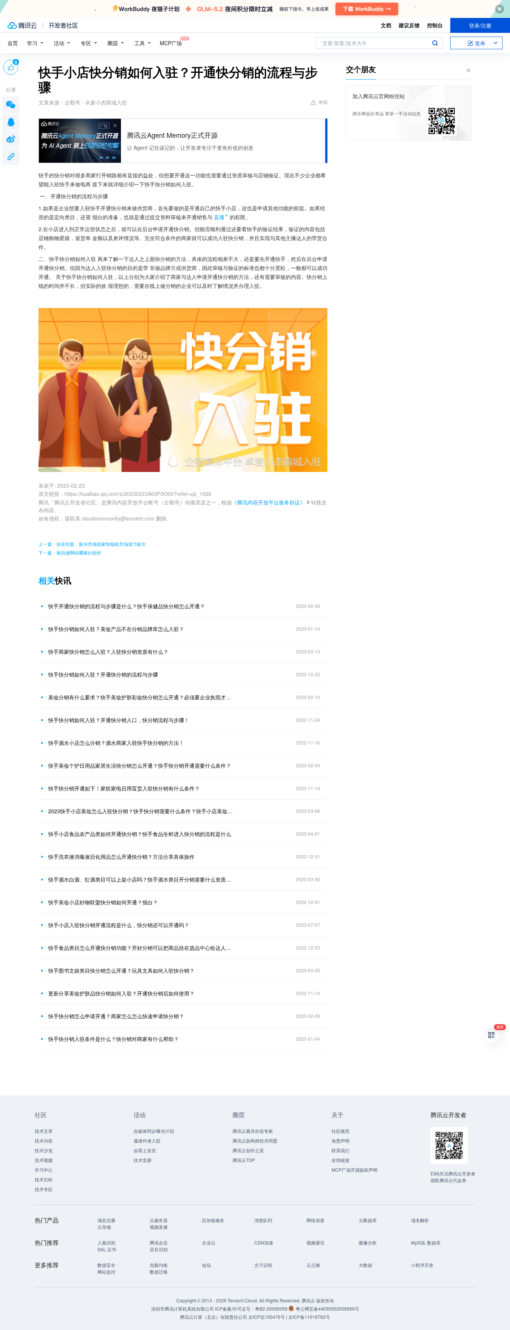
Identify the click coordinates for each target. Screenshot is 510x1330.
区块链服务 (213, 1220)
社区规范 (340, 1131)
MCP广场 (171, 43)
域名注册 (106, 1220)
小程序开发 (422, 1265)
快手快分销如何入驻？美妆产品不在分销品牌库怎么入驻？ (116, 629)
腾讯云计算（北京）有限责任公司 (213, 1317)
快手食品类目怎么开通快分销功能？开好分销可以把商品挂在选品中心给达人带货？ (141, 947)
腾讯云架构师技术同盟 (255, 1140)
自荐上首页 (145, 1150)
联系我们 (340, 1150)
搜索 (435, 43)
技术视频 (44, 1160)
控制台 (435, 25)
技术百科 (44, 1179)
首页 (12, 43)
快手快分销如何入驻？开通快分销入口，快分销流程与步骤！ (118, 720)
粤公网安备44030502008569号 (327, 1308)
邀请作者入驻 (147, 1140)
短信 (206, 1265)
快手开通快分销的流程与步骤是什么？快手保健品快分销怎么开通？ (126, 606)
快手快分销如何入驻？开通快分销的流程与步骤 (103, 674)
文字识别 (263, 1265)
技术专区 (44, 1189)
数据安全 (106, 1265)
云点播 (313, 1265)
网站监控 (106, 1271)
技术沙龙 (44, 1150)
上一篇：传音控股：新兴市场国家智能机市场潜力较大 (92, 544)
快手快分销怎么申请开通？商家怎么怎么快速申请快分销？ (116, 1016)
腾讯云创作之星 (248, 1150)
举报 (322, 102)
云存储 (104, 1227)
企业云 (208, 1242)
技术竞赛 (143, 1160)
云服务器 (159, 1220)
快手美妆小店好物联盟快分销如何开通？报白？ (103, 902)
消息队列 (263, 1220)
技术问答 (44, 1140)
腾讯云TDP (244, 1160)
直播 (219, 217)
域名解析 (420, 1220)
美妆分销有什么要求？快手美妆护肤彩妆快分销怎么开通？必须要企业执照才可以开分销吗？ (141, 697)
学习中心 (44, 1169)
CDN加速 (263, 1242)
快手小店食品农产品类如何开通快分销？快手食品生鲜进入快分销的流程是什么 (139, 834)
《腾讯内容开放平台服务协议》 (268, 502)
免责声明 (340, 1140)
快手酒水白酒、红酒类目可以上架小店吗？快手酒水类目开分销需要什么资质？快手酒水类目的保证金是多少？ (141, 879)
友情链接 (340, 1160)
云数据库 (368, 1220)
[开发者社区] (63, 25)
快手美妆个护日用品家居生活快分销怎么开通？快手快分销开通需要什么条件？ (139, 765)
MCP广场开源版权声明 (354, 1169)
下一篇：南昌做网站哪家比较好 (69, 552)
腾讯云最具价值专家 (253, 1131)
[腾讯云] (22, 25)
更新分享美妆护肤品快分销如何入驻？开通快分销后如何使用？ (121, 993)
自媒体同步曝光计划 (154, 1131)
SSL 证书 (106, 1249)
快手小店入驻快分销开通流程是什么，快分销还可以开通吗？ (118, 925)
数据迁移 (159, 1271)
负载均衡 (159, 1265)
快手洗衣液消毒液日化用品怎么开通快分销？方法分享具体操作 (121, 856)
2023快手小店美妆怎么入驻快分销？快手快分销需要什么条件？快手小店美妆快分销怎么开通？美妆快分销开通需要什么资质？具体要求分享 (141, 811)
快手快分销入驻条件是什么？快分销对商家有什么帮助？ (113, 1038)
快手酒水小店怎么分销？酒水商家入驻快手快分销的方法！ (116, 742)
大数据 (365, 1265)
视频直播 (159, 1227)
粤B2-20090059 (272, 1308)
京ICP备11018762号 (309, 1317)
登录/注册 (480, 25)
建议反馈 (409, 25)
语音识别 (159, 1249)
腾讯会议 (159, 1242)
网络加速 (315, 1220)
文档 (386, 25)
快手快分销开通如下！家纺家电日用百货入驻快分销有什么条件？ (124, 788)
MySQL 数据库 (426, 1242)
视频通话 (315, 1242)
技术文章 (44, 1131)
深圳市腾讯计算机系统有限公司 (182, 1308)
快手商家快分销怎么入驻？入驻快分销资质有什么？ (108, 651)
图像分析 (368, 1242)
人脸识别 (106, 1242)
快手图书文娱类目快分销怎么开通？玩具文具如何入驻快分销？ (121, 970)
